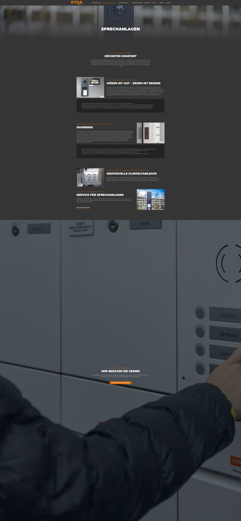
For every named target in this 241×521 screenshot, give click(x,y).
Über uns (162, 2)
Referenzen (147, 2)
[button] (79, 177)
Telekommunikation (137, 2)
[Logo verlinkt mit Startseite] (76, 3)
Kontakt (168, 2)
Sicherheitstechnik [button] (123, 2)
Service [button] (154, 2)
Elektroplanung (96, 2)
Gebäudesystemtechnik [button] (108, 2)
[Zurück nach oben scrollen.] (237, 515)
